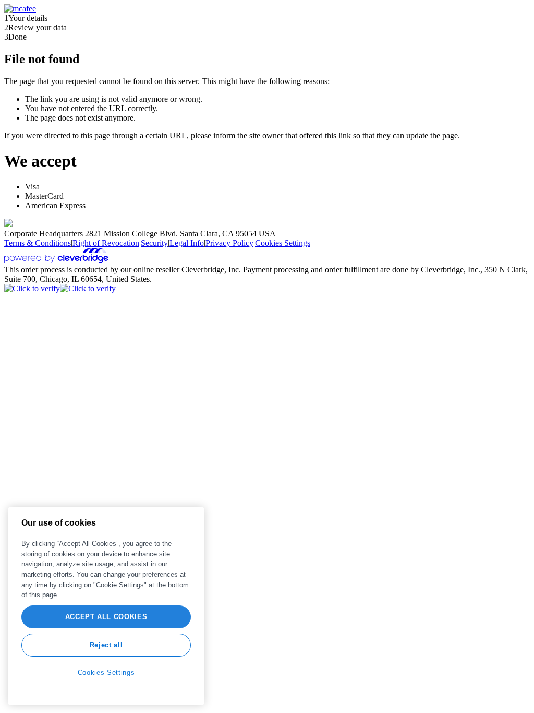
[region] (106, 606)
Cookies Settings (282, 243)
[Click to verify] (32, 288)
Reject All (106, 645)
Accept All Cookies (106, 617)
